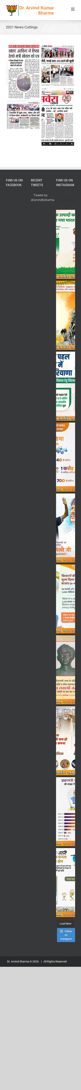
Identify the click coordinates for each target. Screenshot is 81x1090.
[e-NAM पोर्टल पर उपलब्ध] (65, 598)
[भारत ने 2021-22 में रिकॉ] (65, 882)
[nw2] (57, 65)
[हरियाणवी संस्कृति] (65, 669)
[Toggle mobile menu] (73, 9)
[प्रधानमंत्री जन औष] (65, 811)
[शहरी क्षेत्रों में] (65, 740)
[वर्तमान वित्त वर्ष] (65, 244)
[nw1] (23, 72)
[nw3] (57, 117)
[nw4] (23, 114)
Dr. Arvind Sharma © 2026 (23, 961)
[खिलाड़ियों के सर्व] (65, 386)
